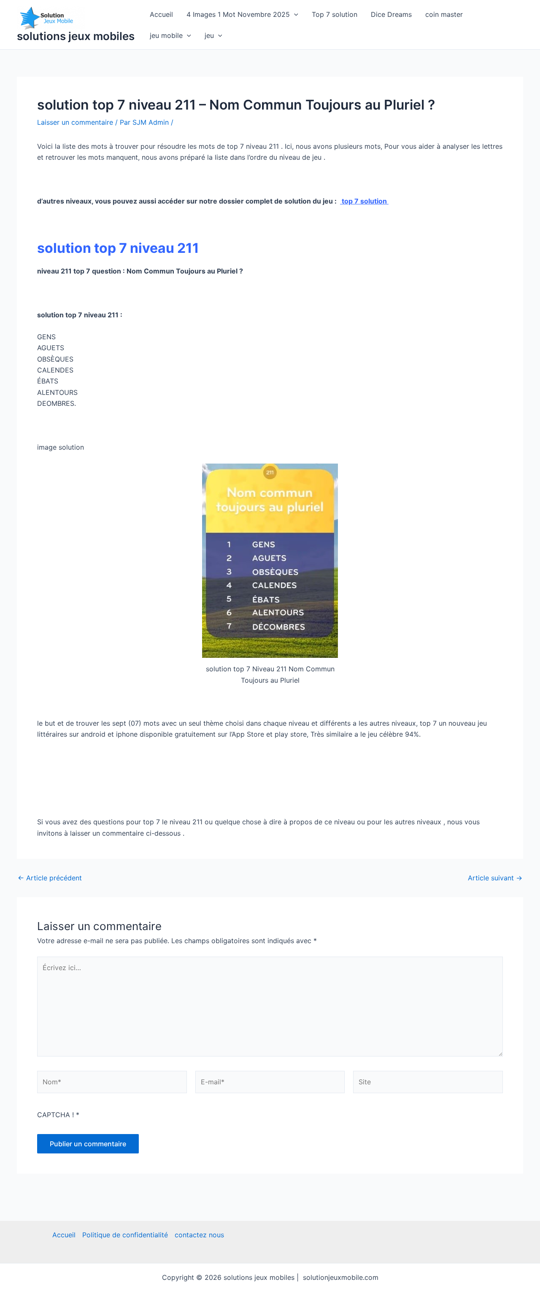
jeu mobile (166, 35)
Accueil (161, 14)
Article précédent (50, 877)
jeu (209, 35)
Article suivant (495, 877)
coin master (444, 14)
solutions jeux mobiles (76, 36)
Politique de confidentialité (125, 1235)
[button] (294, 14)
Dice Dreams (391, 14)
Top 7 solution (334, 14)
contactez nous (199, 1235)
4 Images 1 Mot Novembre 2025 (238, 14)
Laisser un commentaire (75, 122)
